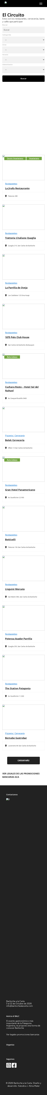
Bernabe (16, 738)
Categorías (6, 35)
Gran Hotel (20, 489)
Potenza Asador (18, 638)
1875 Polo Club (17, 337)
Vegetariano (34, 158)
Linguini (15, 589)
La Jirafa (17, 188)
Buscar (5, 25)
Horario (5, 55)
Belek (14, 440)
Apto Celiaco (12, 357)
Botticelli (10, 539)
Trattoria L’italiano (20, 237)
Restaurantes (11, 184)
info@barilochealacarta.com (19, 1006)
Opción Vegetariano (15, 158)
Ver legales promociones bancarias (22, 1034)
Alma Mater (34, 1086)
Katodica (22, 1086)
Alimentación (7, 65)
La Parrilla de (16, 287)
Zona (4, 45)
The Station (18, 688)
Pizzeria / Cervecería (15, 435)
